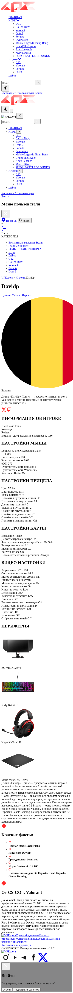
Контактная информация (16, 945)
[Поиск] (37, 121)
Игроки (13, 59)
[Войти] (3, 230)
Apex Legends (24, 49)
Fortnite (20, 36)
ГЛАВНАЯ (15, 17)
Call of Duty (23, 26)
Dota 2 (19, 33)
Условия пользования (35, 938)
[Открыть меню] (11, 111)
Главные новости (19, 245)
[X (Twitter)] (43, 960)
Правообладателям (27, 935)
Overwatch (22, 39)
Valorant (20, 30)
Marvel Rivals (23, 52)
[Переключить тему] (5, 88)
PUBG (19, 71)
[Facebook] (33, 960)
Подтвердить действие (27, 989)
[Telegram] (24, 960)
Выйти (26, 221)
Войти (39, 93)
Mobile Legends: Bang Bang (32, 42)
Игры (12, 252)
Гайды (12, 75)
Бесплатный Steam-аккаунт (18, 93)
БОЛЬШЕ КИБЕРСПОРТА (25, 248)
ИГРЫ (12, 20)
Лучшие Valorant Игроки (16, 295)
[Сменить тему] (5, 109)
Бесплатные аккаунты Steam (26, 242)
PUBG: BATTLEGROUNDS (33, 55)
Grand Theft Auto (26, 46)
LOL (18, 23)
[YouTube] (15, 960)
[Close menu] (19, 116)
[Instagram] (6, 960)
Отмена (7, 989)
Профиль (11, 220)
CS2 (18, 62)
